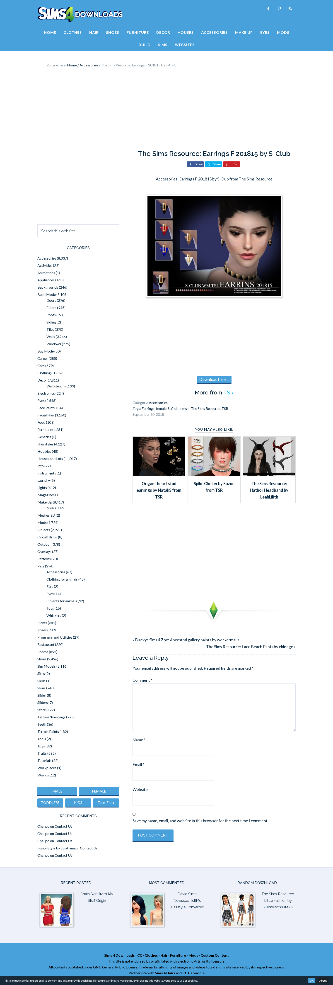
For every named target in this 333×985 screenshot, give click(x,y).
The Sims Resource (205, 408)
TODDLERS (50, 802)
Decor (42, 380)
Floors (51, 307)
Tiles (50, 329)
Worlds (43, 775)
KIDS (78, 802)
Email (138, 764)
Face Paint (45, 408)
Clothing (44, 373)
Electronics (46, 393)
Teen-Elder (106, 802)
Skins (41, 688)
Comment (142, 680)
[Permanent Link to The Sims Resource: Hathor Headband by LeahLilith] (269, 474)
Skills (41, 681)
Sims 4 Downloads (80, 14)
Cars (41, 365)
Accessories (158, 402)
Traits (42, 753)
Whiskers (53, 615)
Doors (51, 300)
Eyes (41, 400)
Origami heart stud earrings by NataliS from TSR (159, 490)
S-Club (173, 408)
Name (139, 739)
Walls (50, 336)
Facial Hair (45, 415)
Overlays (44, 551)
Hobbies (44, 451)
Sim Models (46, 666)
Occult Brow (47, 537)
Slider (41, 695)
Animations (46, 272)
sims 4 (185, 408)
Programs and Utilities (54, 637)
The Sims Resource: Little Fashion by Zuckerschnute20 (277, 900)
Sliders (42, 702)
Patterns (44, 559)
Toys (50, 608)
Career (42, 358)
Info (40, 466)
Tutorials (44, 760)
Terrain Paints (48, 731)
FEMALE (99, 791)
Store (41, 710)
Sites (41, 673)
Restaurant (45, 644)
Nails (50, 508)
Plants (42, 622)
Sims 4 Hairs (165, 973)
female (161, 408)
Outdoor (44, 544)
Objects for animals (61, 601)
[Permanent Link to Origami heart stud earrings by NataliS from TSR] (159, 474)
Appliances (46, 280)
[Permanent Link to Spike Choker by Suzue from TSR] (214, 474)
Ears (49, 586)
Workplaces (46, 768)
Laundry (43, 480)
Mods (42, 522)
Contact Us (63, 826)
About (323, 980)
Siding (51, 322)
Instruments (46, 473)
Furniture (44, 429)
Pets (40, 566)
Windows (53, 344)
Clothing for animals (62, 579)
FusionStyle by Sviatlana (56, 848)
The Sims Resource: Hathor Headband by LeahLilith (269, 490)
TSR (228, 392)
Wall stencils (56, 386)
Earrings (148, 408)
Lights (42, 487)
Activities (44, 265)
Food (41, 422)
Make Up (44, 502)
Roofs (51, 315)
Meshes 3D (46, 515)
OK (311, 980)
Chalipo (43, 826)
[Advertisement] (166, 109)
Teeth (41, 724)
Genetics (44, 437)
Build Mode (46, 294)
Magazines (46, 495)
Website (140, 789)
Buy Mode (45, 351)
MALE (57, 791)
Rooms (42, 651)
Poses (42, 630)
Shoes (41, 659)
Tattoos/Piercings (51, 717)
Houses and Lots (50, 458)
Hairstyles (45, 444)
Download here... (214, 379)
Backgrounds (47, 287)
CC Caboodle (193, 973)
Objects (43, 530)
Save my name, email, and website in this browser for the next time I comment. (200, 820)
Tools (41, 739)
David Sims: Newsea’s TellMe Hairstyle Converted (187, 900)
